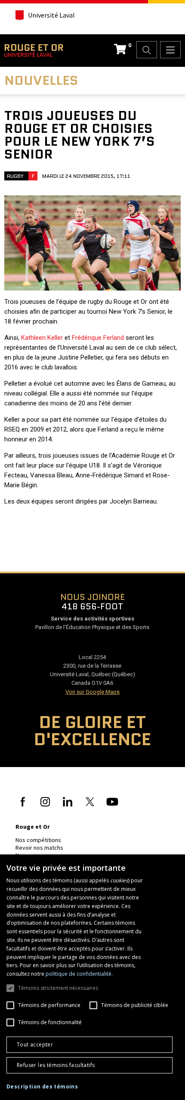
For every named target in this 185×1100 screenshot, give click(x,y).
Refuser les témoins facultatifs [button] (56, 1065)
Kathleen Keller (42, 338)
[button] (42, 1086)
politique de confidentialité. (79, 973)
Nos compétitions (38, 840)
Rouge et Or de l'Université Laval (33, 50)
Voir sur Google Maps (92, 692)
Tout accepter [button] (35, 1044)
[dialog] (92, 977)
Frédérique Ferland (98, 338)
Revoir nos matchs (39, 847)
